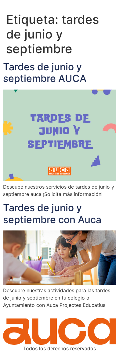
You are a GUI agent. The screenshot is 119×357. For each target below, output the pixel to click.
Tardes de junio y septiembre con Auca (52, 213)
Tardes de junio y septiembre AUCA (44, 72)
